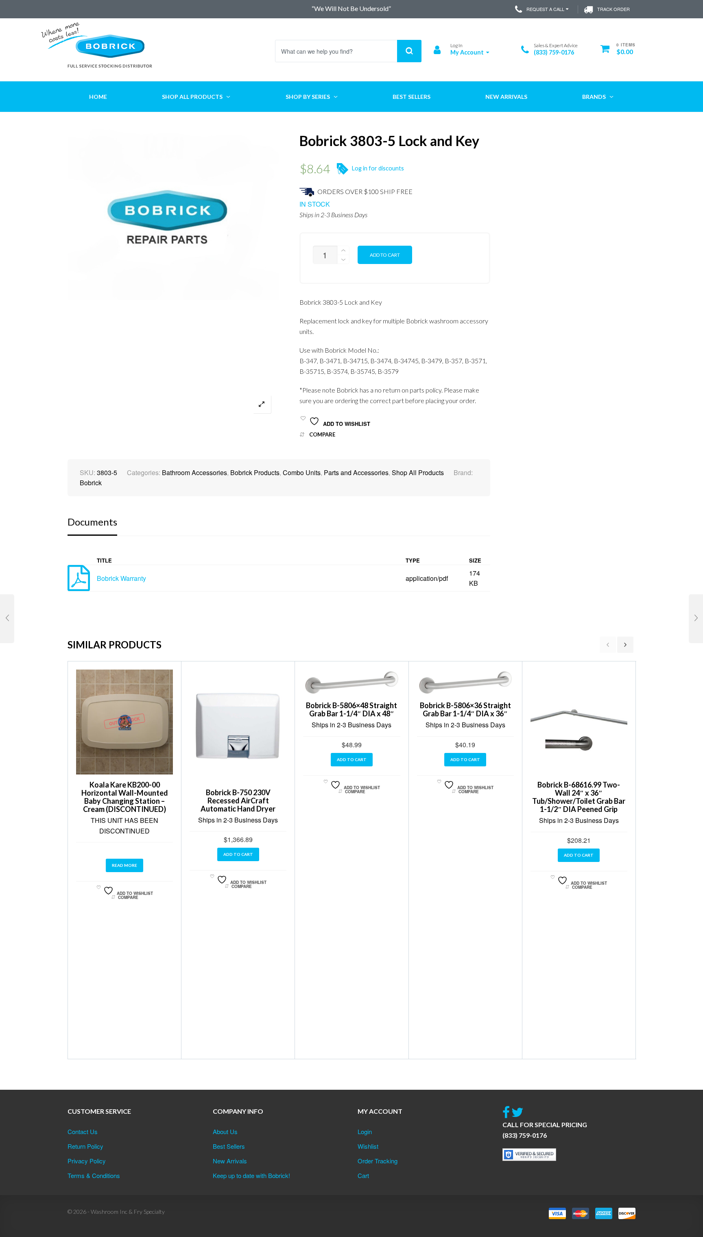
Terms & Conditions (94, 1175)
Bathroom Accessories (194, 472)
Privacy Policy (87, 1160)
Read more (124, 865)
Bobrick (91, 482)
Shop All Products (418, 472)
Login (365, 1131)
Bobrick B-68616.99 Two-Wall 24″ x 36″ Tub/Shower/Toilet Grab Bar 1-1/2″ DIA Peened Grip (578, 797)
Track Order (613, 9)
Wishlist (368, 1146)
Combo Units (302, 472)
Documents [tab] (92, 522)
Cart (363, 1175)
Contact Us (83, 1131)
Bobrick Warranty (121, 578)
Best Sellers (229, 1146)
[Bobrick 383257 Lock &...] (696, 618)
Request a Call (545, 9)
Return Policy (85, 1146)
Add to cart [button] (238, 854)
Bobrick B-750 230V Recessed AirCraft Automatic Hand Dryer (238, 800)
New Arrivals (230, 1160)
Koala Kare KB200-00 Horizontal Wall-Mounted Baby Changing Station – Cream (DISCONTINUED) (124, 797)
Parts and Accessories (356, 472)
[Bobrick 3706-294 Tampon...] (7, 618)
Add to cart (385, 255)
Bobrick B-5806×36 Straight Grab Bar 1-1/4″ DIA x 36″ (465, 709)
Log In (456, 45)
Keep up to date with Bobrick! (251, 1175)
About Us (225, 1131)
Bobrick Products (254, 472)
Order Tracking (377, 1160)
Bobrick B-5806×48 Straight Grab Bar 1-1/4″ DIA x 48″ (351, 709)
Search (409, 51)
